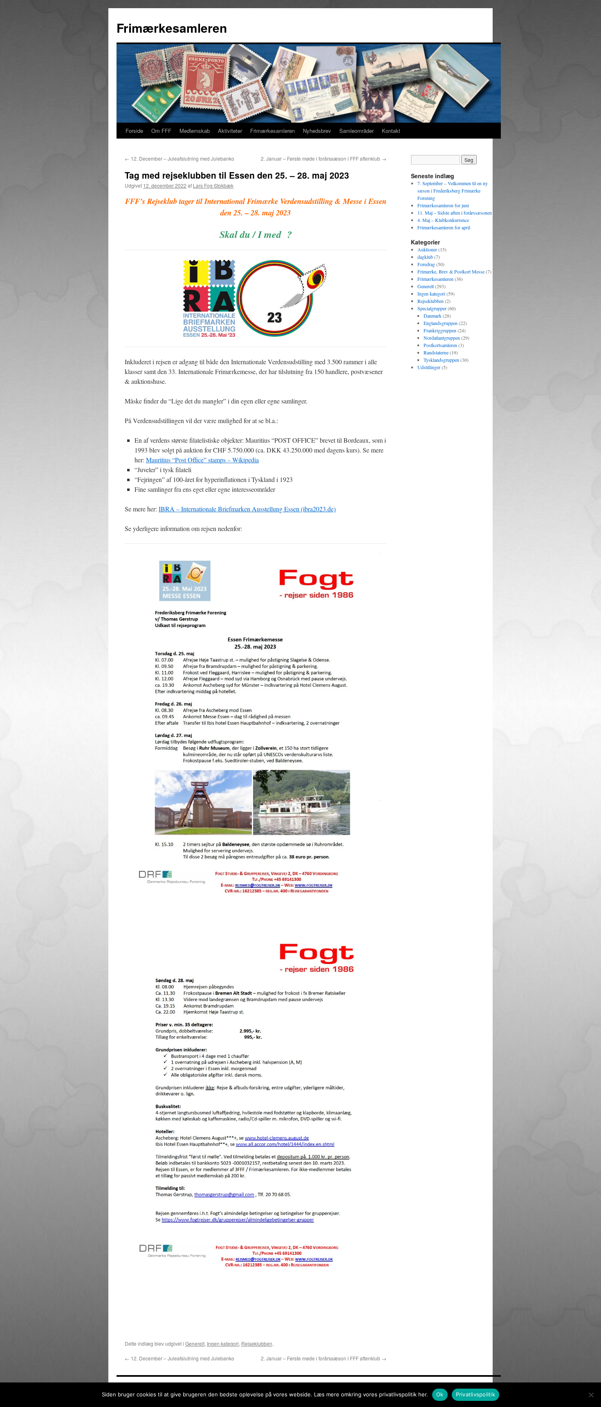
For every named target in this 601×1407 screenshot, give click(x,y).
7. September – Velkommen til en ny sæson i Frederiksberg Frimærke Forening (452, 190)
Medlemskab (194, 130)
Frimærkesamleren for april (443, 227)
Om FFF (161, 130)
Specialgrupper (431, 308)
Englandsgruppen (440, 323)
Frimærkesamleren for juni (443, 205)
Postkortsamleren (440, 345)
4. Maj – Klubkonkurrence (443, 220)
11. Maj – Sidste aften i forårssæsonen (454, 212)
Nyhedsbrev (317, 130)
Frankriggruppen (440, 330)
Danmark (433, 315)
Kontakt (391, 130)
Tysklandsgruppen (441, 359)
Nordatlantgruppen (442, 337)
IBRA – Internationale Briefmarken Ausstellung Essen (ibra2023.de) (247, 508)
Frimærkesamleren (172, 27)
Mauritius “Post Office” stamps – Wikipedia (202, 459)
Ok (440, 1394)
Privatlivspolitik (475, 1394)
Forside (134, 130)
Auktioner (427, 249)
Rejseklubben (256, 1343)
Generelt (194, 1343)
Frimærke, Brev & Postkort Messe (450, 271)
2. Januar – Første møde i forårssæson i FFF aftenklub (323, 158)
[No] (591, 1395)
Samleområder (356, 130)
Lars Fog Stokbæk (213, 185)
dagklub (425, 256)
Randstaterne (436, 352)
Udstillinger (428, 367)
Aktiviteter (230, 130)
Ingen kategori (223, 1343)
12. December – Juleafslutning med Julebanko (179, 158)
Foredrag (426, 264)
